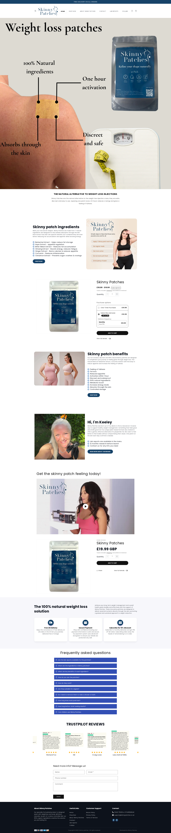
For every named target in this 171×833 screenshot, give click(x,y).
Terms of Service (92, 818)
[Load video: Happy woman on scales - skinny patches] (85, 506)
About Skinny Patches (76, 818)
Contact (72, 820)
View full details (102, 338)
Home (71, 812)
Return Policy (90, 812)
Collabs (71, 825)
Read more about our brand (100, 451)
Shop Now (39, 261)
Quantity (100, 294)
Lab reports (73, 823)
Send (58, 797)
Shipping (109, 290)
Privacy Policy (90, 815)
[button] (35, 11)
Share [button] (100, 570)
